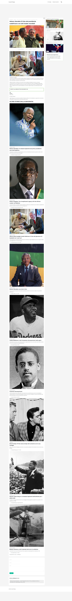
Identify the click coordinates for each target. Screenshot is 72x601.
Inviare (11, 573)
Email (10, 562)
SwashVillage (12, 2)
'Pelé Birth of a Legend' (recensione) (53, 18)
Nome (11, 559)
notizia (15, 19)
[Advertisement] (36, 10)
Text (10, 565)
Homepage (11, 19)
